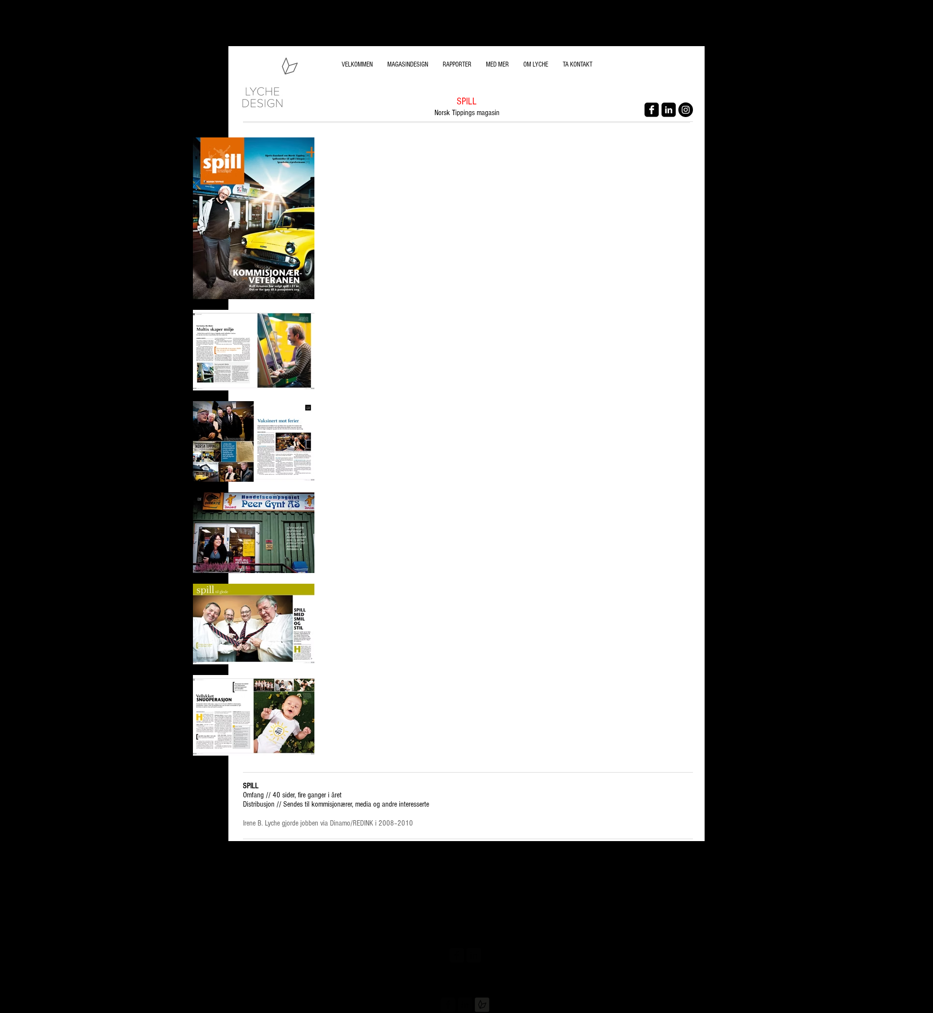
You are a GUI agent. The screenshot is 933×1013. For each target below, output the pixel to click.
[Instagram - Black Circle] (685, 109)
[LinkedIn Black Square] (668, 109)
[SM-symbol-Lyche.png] (482, 1004)
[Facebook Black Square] (651, 109)
